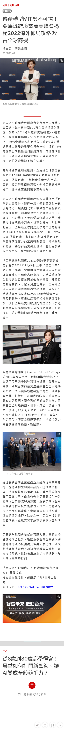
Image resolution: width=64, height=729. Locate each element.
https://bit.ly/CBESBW (35, 587)
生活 (5, 650)
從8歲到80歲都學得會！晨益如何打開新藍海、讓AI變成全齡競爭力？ (31, 666)
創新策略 (14, 5)
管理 (5, 5)
